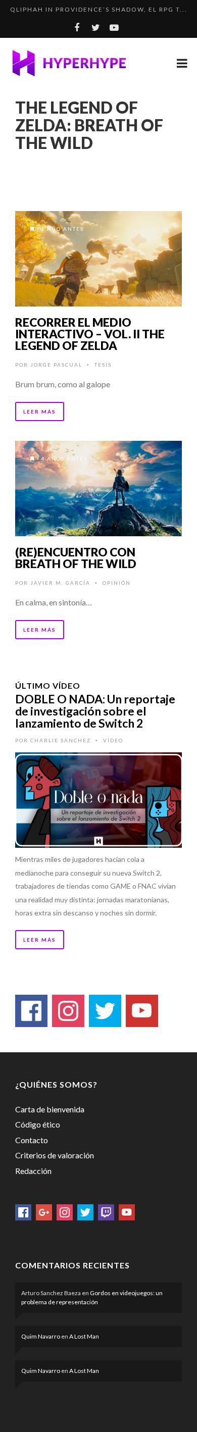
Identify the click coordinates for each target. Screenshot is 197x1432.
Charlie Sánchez (60, 740)
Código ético (37, 1124)
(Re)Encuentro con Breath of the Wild (75, 558)
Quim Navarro (40, 1336)
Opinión (117, 583)
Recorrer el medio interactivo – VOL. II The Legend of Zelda (90, 333)
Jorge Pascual (56, 365)
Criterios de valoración (54, 1155)
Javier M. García (60, 583)
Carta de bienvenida (49, 1109)
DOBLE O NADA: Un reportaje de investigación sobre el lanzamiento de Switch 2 (95, 711)
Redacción (33, 1170)
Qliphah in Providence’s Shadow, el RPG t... (98, 9)
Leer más (39, 411)
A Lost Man (84, 1336)
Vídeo (113, 740)
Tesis (103, 365)
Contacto (31, 1140)
